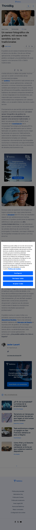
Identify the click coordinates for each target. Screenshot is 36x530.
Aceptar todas (18, 284)
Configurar (18, 273)
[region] (18, 265)
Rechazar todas (17, 278)
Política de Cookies (14, 269)
